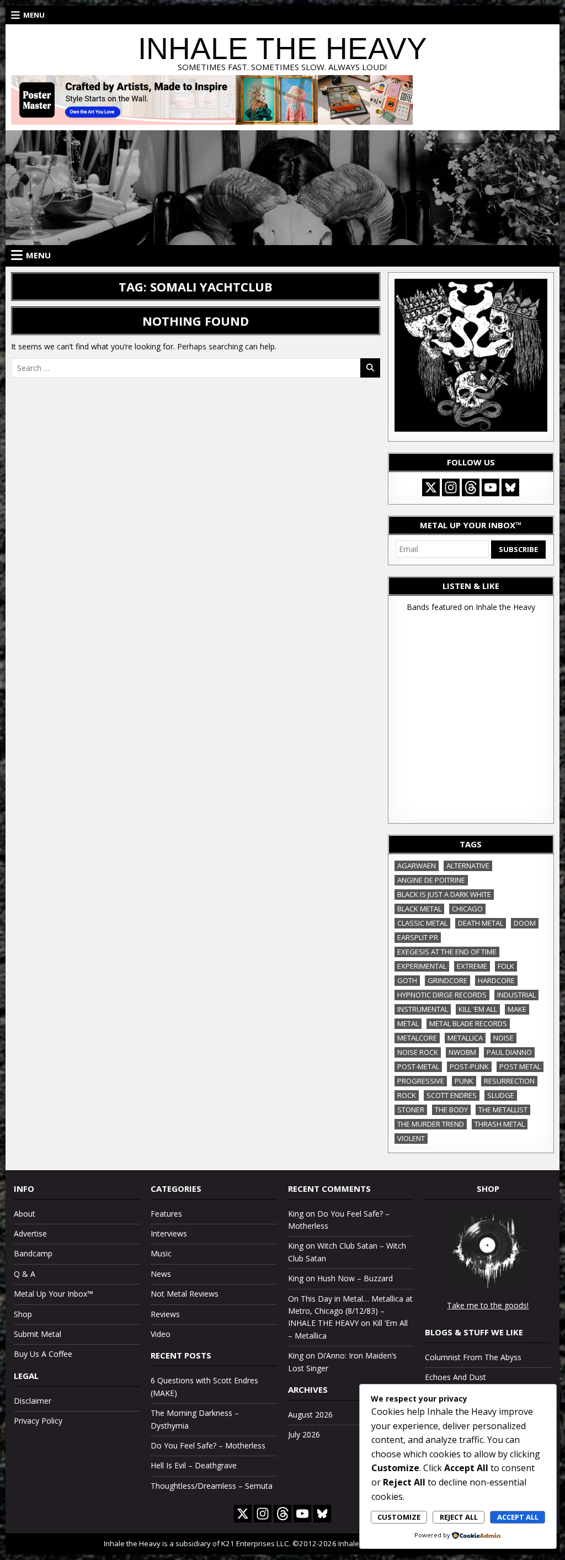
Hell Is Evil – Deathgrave (194, 1465)
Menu (34, 15)
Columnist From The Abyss (473, 1357)
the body (451, 1110)
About (24, 1213)
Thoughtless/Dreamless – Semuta (212, 1486)
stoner (410, 1110)
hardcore (496, 980)
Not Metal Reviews (184, 1293)
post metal (520, 1066)
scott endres (452, 1095)
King (295, 1213)
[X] (431, 487)
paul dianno (509, 1052)
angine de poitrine (431, 880)
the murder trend (430, 1124)
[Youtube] (490, 487)
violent (411, 1138)
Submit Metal (37, 1334)
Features (166, 1213)
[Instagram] (451, 487)
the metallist (502, 1110)
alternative (467, 866)
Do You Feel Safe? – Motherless (208, 1445)
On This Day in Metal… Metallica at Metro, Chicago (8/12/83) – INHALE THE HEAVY (350, 1311)
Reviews (165, 1314)
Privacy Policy (38, 1420)
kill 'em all (478, 1009)
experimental (421, 966)
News (161, 1274)
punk (464, 1081)
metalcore (417, 1038)
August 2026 (310, 1414)
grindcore (447, 980)
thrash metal (500, 1124)
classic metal (422, 923)
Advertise (30, 1233)
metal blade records (468, 1023)
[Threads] (470, 487)
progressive (420, 1081)
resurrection (509, 1081)
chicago (467, 909)
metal (408, 1023)
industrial (516, 995)
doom (525, 923)
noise (503, 1038)
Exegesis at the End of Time (447, 952)
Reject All (459, 1517)
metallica (465, 1038)
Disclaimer (32, 1400)
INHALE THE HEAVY (282, 48)
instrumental (422, 1009)
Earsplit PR (417, 937)
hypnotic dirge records (442, 995)
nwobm (462, 1052)
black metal (419, 909)
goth (407, 980)
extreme (472, 966)
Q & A (24, 1274)
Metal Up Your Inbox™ (53, 1293)
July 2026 (304, 1434)
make (517, 1009)
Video (160, 1334)
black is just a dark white (444, 894)
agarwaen (416, 866)
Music (161, 1253)
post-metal (418, 1066)
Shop (23, 1314)
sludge (500, 1095)
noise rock (417, 1052)
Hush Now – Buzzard (355, 1278)
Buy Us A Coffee (43, 1354)
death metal (480, 923)
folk (506, 966)
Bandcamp (33, 1253)
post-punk (469, 1066)
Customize (398, 1517)
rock (406, 1095)
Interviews (169, 1233)
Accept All (518, 1517)
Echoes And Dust (455, 1377)
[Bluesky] (510, 487)
